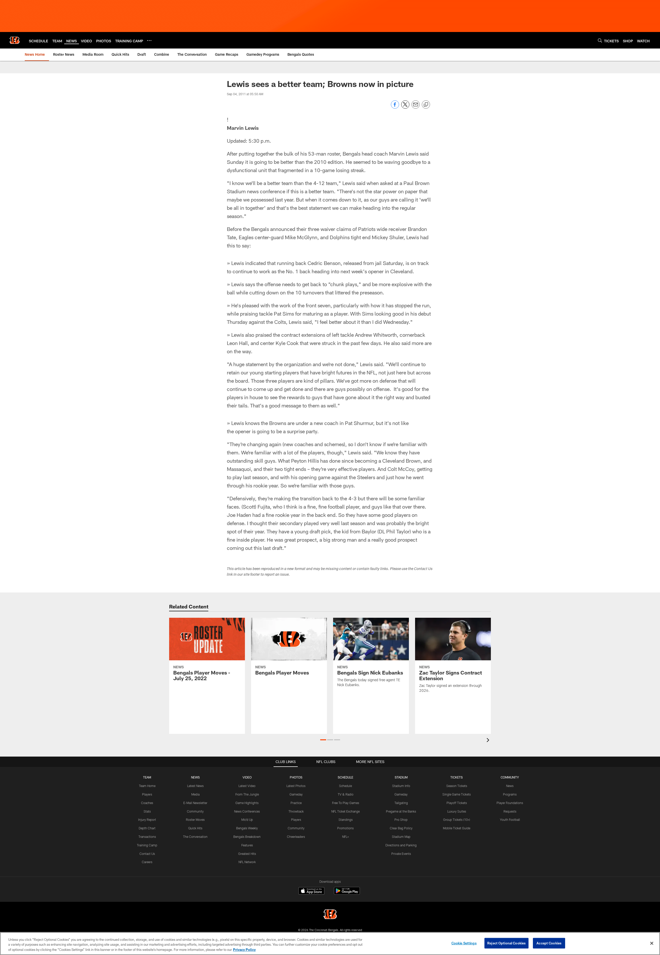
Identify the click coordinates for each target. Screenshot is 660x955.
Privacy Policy (244, 950)
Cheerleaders (296, 836)
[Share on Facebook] (395, 107)
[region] (330, 943)
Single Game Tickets (456, 794)
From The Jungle (247, 794)
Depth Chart (147, 828)
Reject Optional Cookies (506, 943)
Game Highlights (247, 803)
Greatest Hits (247, 853)
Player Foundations (510, 803)
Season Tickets (456, 786)
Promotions (345, 828)
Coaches (147, 803)
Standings (346, 819)
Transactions (147, 836)
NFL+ (345, 836)
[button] (323, 740)
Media (195, 794)
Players (147, 794)
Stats (147, 811)
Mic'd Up (247, 819)
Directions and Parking (401, 845)
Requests (510, 811)
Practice (296, 803)
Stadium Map (401, 836)
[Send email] (415, 107)
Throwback (296, 811)
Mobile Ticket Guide (456, 828)
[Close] (651, 943)
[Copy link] (426, 104)
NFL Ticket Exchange (345, 811)
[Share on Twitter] (405, 107)
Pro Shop (401, 819)
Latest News (195, 786)
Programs (510, 794)
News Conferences (247, 811)
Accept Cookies (549, 943)
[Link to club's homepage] (14, 40)
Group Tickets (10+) (456, 819)
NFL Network (247, 862)
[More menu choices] (149, 40)
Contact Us (147, 853)
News (510, 786)
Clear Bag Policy (401, 828)
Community (195, 811)
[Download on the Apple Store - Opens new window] (311, 891)
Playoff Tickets (457, 803)
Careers (147, 862)
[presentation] (489, 740)
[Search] (600, 40)
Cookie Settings (464, 943)
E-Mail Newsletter (195, 803)
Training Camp (147, 845)
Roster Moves (195, 819)
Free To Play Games (345, 803)
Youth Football (510, 819)
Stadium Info (401, 786)
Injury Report (147, 819)
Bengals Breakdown (247, 836)
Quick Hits (195, 828)
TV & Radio (345, 794)
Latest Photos (296, 786)
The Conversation (195, 836)
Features (247, 845)
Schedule (345, 786)
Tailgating (401, 803)
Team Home (147, 786)
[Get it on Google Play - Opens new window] (347, 893)
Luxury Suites (456, 811)
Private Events (401, 853)
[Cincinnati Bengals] (330, 915)
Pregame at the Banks (401, 811)
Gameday (296, 794)
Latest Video (246, 786)
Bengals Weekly (247, 828)
